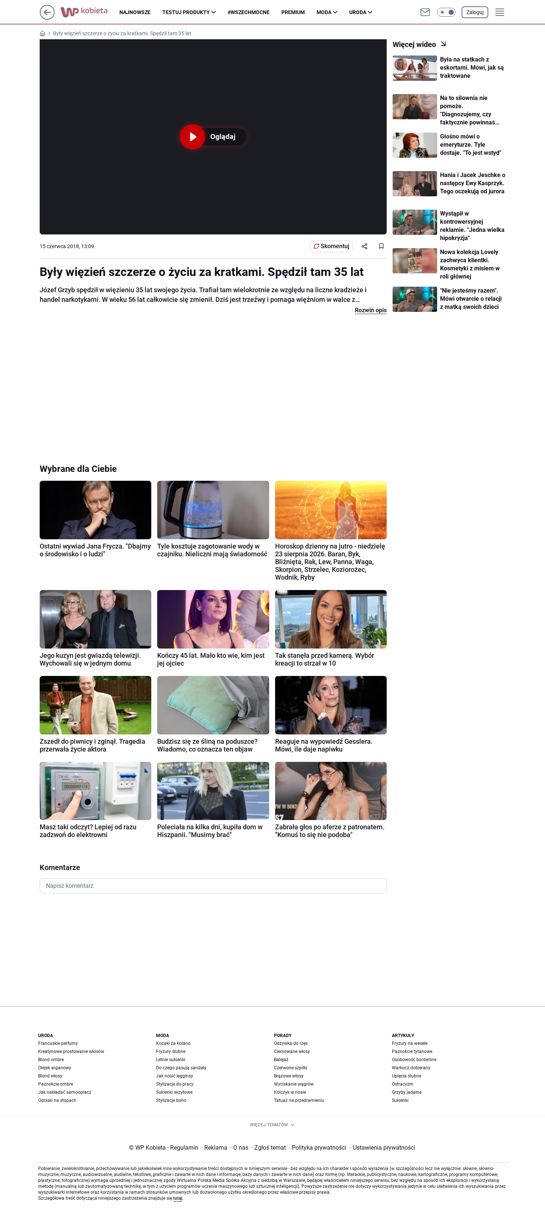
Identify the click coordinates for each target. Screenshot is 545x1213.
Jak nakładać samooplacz (64, 1092)
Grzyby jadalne (407, 1092)
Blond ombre (51, 1059)
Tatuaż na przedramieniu (299, 1100)
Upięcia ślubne (406, 1076)
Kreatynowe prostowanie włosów (71, 1051)
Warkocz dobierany (411, 1067)
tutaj (177, 1198)
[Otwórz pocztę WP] (425, 12)
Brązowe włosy (289, 1076)
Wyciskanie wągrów (294, 1084)
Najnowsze (135, 12)
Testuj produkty (186, 12)
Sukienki (400, 1100)
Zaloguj (474, 12)
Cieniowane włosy (292, 1051)
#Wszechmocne (249, 12)
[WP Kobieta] (89, 12)
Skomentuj (335, 246)
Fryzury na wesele (409, 1043)
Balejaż (281, 1059)
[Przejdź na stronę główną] (47, 17)
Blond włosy (50, 1076)
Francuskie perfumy (58, 1043)
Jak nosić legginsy (174, 1076)
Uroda (357, 12)
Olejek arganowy (54, 1067)
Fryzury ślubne (170, 1051)
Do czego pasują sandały (181, 1067)
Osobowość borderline (414, 1059)
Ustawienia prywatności (382, 1147)
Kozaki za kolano (173, 1043)
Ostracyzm (402, 1084)
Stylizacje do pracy (175, 1084)
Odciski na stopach (57, 1100)
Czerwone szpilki (290, 1067)
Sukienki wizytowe (174, 1092)
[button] (446, 12)
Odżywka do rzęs (291, 1043)
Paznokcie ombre (55, 1084)
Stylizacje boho (171, 1100)
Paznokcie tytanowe (412, 1051)
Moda (324, 12)
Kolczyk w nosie (290, 1092)
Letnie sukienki (170, 1059)
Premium (293, 12)
